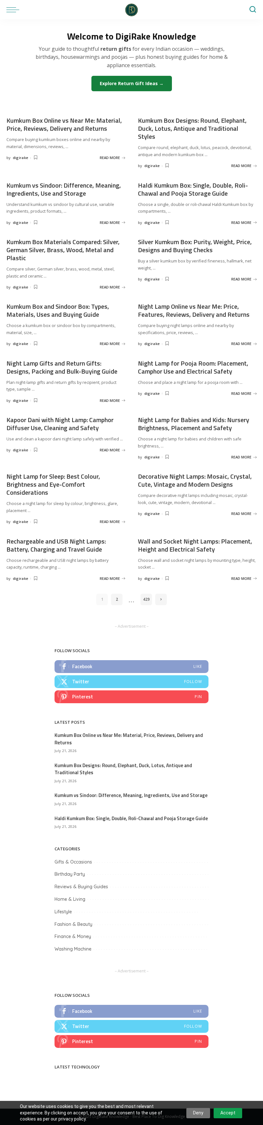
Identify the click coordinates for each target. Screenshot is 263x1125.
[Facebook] (131, 666)
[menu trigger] (14, 9)
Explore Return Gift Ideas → (132, 83)
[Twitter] (131, 681)
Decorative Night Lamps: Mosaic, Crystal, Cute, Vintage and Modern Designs (195, 480)
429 (146, 599)
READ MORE (110, 157)
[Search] (253, 9)
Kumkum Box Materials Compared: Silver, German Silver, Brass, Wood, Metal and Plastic (63, 250)
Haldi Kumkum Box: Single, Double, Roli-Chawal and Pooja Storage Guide (193, 189)
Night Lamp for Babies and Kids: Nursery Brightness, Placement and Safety (193, 424)
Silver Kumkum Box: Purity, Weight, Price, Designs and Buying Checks (195, 246)
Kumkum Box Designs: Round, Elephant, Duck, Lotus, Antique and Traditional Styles (192, 128)
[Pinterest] (131, 696)
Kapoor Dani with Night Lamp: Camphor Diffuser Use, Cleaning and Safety (60, 424)
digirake (21, 157)
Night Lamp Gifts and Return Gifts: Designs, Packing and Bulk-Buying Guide (61, 367)
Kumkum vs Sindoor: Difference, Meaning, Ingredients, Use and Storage (63, 189)
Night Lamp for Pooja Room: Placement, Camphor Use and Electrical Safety (193, 367)
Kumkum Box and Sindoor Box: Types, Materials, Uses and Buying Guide (57, 310)
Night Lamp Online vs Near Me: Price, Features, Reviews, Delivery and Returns (194, 310)
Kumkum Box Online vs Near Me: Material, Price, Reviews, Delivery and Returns (64, 124)
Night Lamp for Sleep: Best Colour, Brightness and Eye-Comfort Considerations (53, 484)
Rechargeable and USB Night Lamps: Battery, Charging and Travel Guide (56, 545)
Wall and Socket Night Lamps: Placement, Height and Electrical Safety (195, 545)
